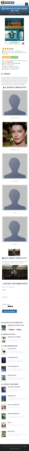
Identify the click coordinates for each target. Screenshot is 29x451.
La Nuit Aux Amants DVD (13, 405)
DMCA (25, 446)
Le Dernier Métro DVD (13, 357)
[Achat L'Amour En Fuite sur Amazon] (11, 329)
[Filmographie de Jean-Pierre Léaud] (15, 103)
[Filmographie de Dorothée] (15, 229)
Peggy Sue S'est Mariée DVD (14, 387)
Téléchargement (7, 57)
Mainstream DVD (12, 396)
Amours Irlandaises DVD (13, 413)
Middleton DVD (11, 431)
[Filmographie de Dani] (15, 198)
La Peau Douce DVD (12, 348)
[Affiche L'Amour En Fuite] (14, 31)
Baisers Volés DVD (12, 375)
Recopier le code (6, 304)
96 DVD (9, 422)
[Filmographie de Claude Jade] (15, 166)
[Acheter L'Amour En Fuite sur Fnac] (18, 329)
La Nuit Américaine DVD (13, 366)
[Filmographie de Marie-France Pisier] (15, 135)
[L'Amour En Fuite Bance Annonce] (15, 252)
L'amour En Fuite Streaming (14, 337)
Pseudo (4, 289)
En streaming (14, 57)
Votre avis (4, 297)
